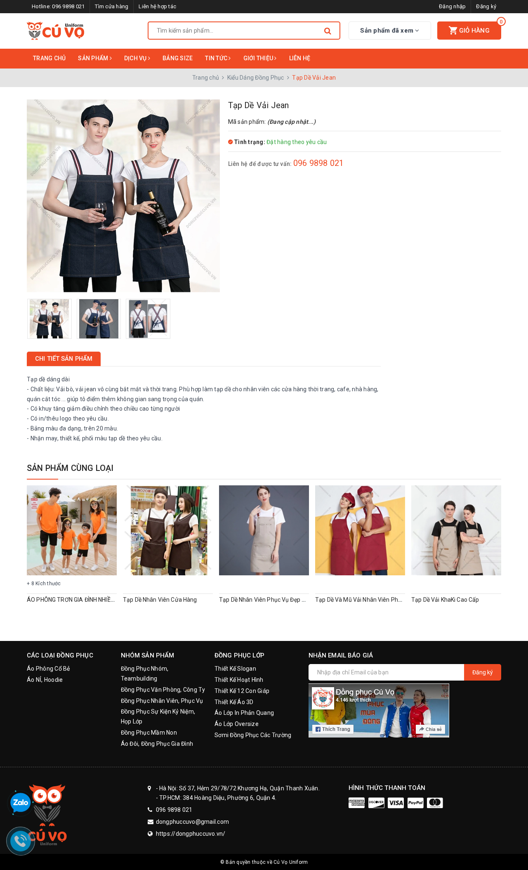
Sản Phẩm (93, 58)
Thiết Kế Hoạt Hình (239, 679)
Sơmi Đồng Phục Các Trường (252, 735)
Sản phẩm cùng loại (70, 468)
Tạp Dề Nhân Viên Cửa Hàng (160, 599)
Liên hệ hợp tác (157, 6)
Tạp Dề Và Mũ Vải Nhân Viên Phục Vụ (364, 599)
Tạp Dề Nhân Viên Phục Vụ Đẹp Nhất (266, 599)
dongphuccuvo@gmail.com (192, 821)
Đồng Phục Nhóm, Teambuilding (145, 673)
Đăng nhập (452, 6)
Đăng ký (486, 6)
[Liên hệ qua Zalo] (20, 803)
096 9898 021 (68, 6)
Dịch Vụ (136, 58)
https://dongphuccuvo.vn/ (191, 833)
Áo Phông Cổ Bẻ (48, 668)
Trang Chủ (49, 58)
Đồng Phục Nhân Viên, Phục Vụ (162, 700)
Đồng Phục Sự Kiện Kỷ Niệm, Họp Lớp (158, 716)
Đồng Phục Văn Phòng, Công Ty (163, 689)
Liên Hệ (300, 58)
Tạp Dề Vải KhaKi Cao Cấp (445, 599)
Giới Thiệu (259, 58)
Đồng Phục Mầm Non (149, 732)
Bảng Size (178, 58)
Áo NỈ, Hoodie (45, 679)
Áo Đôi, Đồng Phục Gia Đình (157, 743)
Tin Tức (217, 58)
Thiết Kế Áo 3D (234, 702)
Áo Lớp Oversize (236, 724)
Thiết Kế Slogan (235, 668)
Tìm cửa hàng (111, 6)
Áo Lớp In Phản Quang (244, 712)
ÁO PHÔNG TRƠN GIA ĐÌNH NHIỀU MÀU (77, 599)
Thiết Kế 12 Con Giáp (241, 691)
